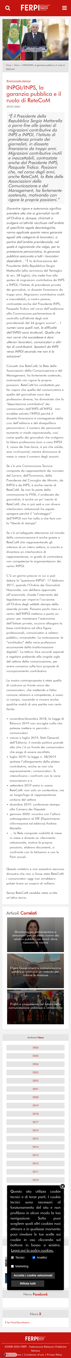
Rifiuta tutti (28, 1283)
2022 (35, 1080)
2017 (35, 1122)
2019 (35, 1105)
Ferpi (8, 65)
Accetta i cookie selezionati (33, 1275)
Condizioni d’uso (34, 1354)
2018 (35, 1113)
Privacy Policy (54, 1354)
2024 (35, 1064)
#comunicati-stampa (18, 80)
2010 (35, 1180)
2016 (35, 1130)
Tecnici (19, 1257)
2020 (35, 1097)
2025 (35, 1055)
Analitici (42, 1257)
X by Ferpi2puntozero (17, 1322)
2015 (35, 1138)
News (16, 65)
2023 (35, 1072)
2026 (35, 1047)
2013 (35, 1155)
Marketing (21, 1266)
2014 (35, 1146)
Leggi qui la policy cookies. (32, 1250)
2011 (35, 1171)
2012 (35, 1163)
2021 (35, 1089)
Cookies (9, 1354)
